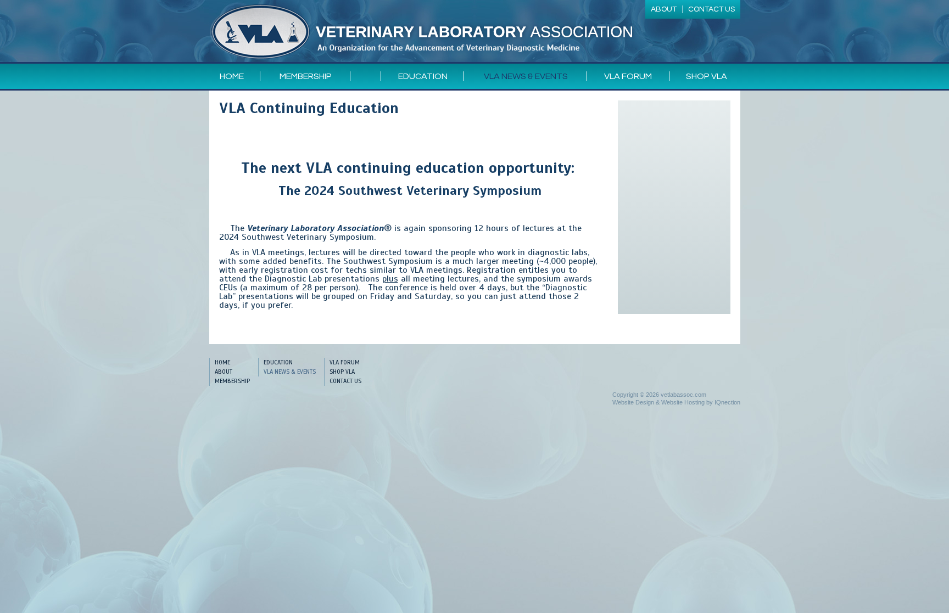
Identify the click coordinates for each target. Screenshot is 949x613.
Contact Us (345, 381)
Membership (306, 76)
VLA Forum (628, 76)
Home (232, 76)
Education (423, 76)
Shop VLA (706, 76)
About (223, 371)
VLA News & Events (526, 76)
